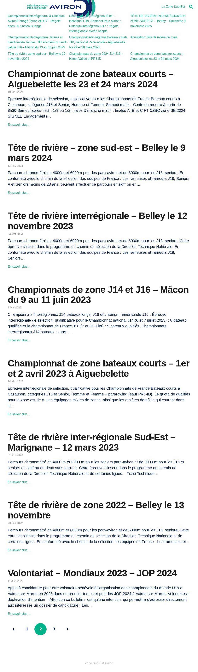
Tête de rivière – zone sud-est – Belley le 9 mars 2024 (96, 153)
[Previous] (14, 629)
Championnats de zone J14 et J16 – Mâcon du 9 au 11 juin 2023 (98, 294)
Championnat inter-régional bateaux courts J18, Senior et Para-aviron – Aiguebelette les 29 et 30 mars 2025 (98, 42)
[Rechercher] (191, 7)
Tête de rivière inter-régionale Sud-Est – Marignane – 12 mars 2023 (91, 442)
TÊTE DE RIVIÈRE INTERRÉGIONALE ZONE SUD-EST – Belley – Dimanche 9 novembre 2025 (158, 21)
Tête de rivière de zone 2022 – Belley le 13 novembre (96, 510)
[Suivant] (67, 629)
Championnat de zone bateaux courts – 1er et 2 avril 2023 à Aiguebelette (98, 368)
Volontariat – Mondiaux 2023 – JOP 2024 (92, 573)
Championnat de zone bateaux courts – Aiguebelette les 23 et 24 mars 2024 (90, 79)
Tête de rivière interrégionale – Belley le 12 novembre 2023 (97, 221)
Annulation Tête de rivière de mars (154, 37)
